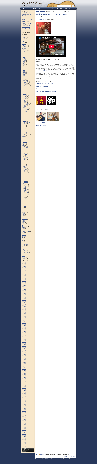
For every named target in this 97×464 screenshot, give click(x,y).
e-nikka (26, 154)
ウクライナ (26, 189)
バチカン (25, 187)
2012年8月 (24, 386)
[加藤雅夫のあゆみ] (37, 9)
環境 (63, 17)
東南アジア (25, 107)
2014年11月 (24, 350)
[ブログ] (47, 9)
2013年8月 (24, 370)
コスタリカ (25, 142)
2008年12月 (24, 446)
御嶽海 (23, 216)
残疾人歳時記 (52, 458)
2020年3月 (24, 298)
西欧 (24, 197)
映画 (22, 233)
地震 (22, 207)
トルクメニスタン (27, 85)
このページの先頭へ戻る (70, 456)
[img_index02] (53, 120)
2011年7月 (24, 404)
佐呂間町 (24, 51)
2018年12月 (24, 319)
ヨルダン (24, 128)
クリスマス (24, 250)
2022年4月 (24, 264)
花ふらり (24, 257)
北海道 (60, 17)
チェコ (25, 170)
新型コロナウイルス (25, 231)
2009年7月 (24, 436)
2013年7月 (24, 371)
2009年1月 (24, 444)
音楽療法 (24, 258)
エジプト (24, 125)
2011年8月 (24, 403)
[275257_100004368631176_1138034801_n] (41, 120)
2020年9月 (24, 290)
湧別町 (24, 64)
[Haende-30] (43, 33)
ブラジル (24, 160)
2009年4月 (24, 440)
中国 (25, 98)
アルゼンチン (25, 157)
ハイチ (24, 143)
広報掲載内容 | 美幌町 (65, 76)
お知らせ (48, 17)
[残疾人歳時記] (63, 9)
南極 (23, 155)
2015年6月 (24, 340)
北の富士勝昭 (24, 212)
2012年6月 (24, 389)
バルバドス (25, 137)
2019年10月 (24, 305)
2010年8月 (24, 419)
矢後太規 (24, 223)
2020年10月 (24, 289)
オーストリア (26, 167)
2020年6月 (24, 294)
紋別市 (24, 66)
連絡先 (62, 458)
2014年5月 (24, 358)
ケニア (24, 126)
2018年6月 (24, 327)
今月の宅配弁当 (24, 46)
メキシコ (24, 138)
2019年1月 (24, 317)
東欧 (24, 188)
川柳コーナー (24, 226)
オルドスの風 (26, 95)
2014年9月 (24, 352)
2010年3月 (24, 425)
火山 (22, 238)
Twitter (23, 38)
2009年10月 (24, 432)
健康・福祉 (57, 17)
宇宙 (22, 225)
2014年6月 (24, 356)
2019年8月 (24, 308)
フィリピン (26, 112)
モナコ (25, 206)
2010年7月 (24, 420)
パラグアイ (25, 159)
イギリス (25, 198)
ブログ (43, 458)
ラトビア (25, 181)
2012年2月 (24, 394)
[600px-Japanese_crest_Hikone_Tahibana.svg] (51, 104)
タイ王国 (25, 111)
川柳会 (23, 228)
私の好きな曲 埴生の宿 (26, 25)
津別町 (24, 62)
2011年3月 (24, 409)
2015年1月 (24, 347)
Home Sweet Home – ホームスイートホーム (28, 22)
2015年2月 (24, 346)
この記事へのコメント (43, 19)
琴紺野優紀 (24, 221)
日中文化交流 (27, 103)
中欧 (24, 166)
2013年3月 (24, 377)
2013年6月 (24, 373)
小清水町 (24, 60)
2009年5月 (24, 439)
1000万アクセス (25, 35)
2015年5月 (24, 342)
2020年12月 (24, 286)
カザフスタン (26, 82)
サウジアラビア (25, 147)
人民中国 (26, 99)
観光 (68, 17)
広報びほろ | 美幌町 (47, 70)
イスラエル (25, 146)
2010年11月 (24, 415)
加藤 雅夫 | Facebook (40, 122)
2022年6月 (24, 262)
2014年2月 (24, 362)
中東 (23, 145)
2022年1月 (24, 268)
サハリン (26, 194)
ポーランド (26, 173)
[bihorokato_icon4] (41, 104)
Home (37, 11)
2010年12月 (24, 413)
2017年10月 (24, 337)
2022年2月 (24, 267)
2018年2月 (24, 332)
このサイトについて (29, 458)
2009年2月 (24, 443)
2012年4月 (24, 392)
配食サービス (24, 243)
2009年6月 (24, 438)
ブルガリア (26, 191)
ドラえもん (24, 44)
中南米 (23, 136)
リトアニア (26, 182)
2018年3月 (24, 331)
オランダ (25, 200)
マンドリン (24, 253)
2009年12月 (24, 430)
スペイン (25, 186)
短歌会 (23, 229)
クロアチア (26, 190)
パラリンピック (24, 45)
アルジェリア (25, 124)
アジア (23, 79)
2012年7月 (24, 388)
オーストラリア (25, 132)
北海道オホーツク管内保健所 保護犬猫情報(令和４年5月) (28, 19)
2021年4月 (24, 281)
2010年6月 (24, 421)
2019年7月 (24, 309)
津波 (22, 237)
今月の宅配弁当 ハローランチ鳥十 (28, 13)
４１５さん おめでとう (26, 27)
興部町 (24, 71)
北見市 (24, 52)
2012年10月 (24, 384)
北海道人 (24, 75)
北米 (23, 148)
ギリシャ (25, 185)
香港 (25, 106)
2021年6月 (24, 278)
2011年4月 (24, 408)
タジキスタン (26, 84)
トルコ (25, 171)
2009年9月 (24, 434)
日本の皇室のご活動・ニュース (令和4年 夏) (27, 15)
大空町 (24, 57)
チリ (24, 158)
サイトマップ (66, 458)
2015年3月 (24, 344)
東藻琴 (25, 59)
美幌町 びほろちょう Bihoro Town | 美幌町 (45, 83)
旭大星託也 (24, 217)
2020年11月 (24, 287)
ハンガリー (26, 172)
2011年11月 (24, 398)
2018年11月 (24, 320)
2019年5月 (24, 312)
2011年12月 (24, 397)
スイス (25, 168)
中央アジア (25, 80)
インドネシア (26, 108)
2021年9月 (24, 274)
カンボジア (26, 109)
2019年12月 (24, 302)
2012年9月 (24, 385)
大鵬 (23, 215)
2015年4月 (24, 343)
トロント (25, 153)
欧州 (23, 164)
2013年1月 (24, 379)
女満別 (25, 58)
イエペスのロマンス (25, 29)
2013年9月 (24, 369)
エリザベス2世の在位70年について (28, 17)
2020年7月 (24, 293)
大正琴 (23, 256)
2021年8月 (24, 275)
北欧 (24, 174)
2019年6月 (24, 310)
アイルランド (25, 165)
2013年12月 (24, 365)
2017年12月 (24, 335)
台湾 (25, 101)
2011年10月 (24, 400)
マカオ (25, 96)
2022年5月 (24, 263)
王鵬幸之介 (24, 220)
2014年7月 (24, 355)
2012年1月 (24, 396)
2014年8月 (24, 354)
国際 (22, 77)
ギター (23, 249)
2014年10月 (24, 351)
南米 (23, 156)
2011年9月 (24, 401)
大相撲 (23, 208)
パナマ (24, 144)
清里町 (24, 63)
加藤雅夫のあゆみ (37, 458)
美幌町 (66, 17)
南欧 (24, 183)
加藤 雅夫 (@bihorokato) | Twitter (43, 107)
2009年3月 (24, 442)
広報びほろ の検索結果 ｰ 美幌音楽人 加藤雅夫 (46, 91)
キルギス (25, 83)
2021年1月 (24, 285)
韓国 (25, 105)
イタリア (25, 184)
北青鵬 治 (24, 213)
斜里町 (24, 61)
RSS (71, 458)
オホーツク (42, 11)
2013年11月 (24, 366)
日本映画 (24, 235)
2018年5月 (24, 328)
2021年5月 (24, 279)
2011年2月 (24, 411)
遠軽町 (24, 74)
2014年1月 (24, 363)
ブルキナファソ (25, 127)
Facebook (23, 37)
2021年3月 (24, 282)
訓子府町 (24, 73)
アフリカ (24, 123)
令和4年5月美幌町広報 (26, 28)
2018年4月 (24, 329)
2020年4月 (24, 297)
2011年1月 (24, 412)
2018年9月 (24, 323)
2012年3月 (24, 393)
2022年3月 (24, 266)
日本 (25, 102)
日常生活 (23, 232)
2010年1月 (24, 428)
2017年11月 (24, 336)
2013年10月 (24, 367)
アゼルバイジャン (27, 122)
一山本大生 (24, 209)
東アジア (24, 94)
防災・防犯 (72, 17)
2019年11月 (24, 304)
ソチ (25, 196)
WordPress (61, 462)
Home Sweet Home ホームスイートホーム (28, 24)
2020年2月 (24, 300)
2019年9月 (24, 306)
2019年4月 (24, 313)
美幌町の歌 (47, 458)
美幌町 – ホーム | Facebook (42, 86)
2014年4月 (24, 359)
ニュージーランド (26, 134)
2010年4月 (24, 424)
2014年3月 (24, 361)
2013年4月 (24, 375)
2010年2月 (24, 427)
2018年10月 (24, 321)
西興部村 (24, 72)
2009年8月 (24, 435)
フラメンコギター (25, 252)
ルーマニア (26, 192)
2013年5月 (24, 374)
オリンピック (24, 40)
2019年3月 (24, 315)
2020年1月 (24, 301)
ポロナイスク (28, 195)
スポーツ (52, 17)
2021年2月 (24, 283)
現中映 (23, 236)
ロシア (25, 193)
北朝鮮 (25, 100)
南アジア (24, 86)
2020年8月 (24, 291)
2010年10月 (24, 416)
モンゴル (25, 97)
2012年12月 (24, 381)
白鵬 (23, 222)
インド (25, 87)
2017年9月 (24, 339)
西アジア (24, 121)
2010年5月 (24, 423)
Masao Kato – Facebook (41, 125)
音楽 (22, 246)
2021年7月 (24, 277)
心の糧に (58, 458)
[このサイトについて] (26, 9)
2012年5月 (24, 390)
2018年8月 (24, 324)
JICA (23, 78)
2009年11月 (24, 431)
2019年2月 (24, 316)
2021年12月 (24, 270)
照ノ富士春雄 (24, 219)
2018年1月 (24, 333)
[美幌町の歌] (55, 9)
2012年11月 (24, 382)
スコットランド (27, 199)
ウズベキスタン (26, 81)
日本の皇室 (26, 104)
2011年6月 (24, 405)
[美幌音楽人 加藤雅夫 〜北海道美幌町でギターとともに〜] (31, 5)
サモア (24, 133)
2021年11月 (24, 271)
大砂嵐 (23, 214)
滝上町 (24, 65)
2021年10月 (24, 273)
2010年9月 (24, 417)
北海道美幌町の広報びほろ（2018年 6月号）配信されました (51, 14)
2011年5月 (24, 407)
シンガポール (26, 110)
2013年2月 (24, 378)
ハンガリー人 (24, 251)
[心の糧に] (72, 9)
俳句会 (23, 227)
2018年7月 (24, 325)
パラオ (24, 135)
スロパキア (26, 169)
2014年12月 (24, 348)
